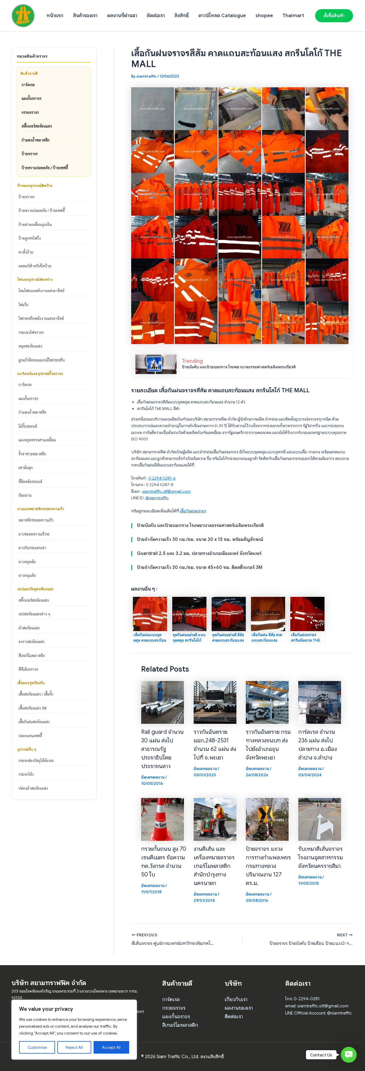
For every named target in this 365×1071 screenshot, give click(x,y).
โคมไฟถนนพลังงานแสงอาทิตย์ (41, 290)
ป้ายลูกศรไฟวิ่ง (30, 238)
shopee (264, 16)
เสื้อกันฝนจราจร (193, 511)
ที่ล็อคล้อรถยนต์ (30, 481)
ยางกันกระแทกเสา (32, 547)
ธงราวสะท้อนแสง (31, 641)
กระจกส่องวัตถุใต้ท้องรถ (36, 760)
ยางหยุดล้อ (27, 561)
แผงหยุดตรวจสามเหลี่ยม (37, 439)
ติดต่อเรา (156, 16)
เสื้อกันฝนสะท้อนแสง (34, 721)
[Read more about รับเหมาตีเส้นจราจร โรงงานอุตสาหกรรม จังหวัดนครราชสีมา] (319, 818)
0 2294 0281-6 (162, 478)
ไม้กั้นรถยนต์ (28, 426)
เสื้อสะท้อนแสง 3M (32, 708)
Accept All (111, 1047)
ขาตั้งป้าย (26, 252)
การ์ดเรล (28, 84)
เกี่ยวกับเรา (236, 999)
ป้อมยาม (25, 495)
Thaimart (293, 16)
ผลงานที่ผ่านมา (122, 16)
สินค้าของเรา (85, 16)
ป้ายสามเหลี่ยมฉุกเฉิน (35, 224)
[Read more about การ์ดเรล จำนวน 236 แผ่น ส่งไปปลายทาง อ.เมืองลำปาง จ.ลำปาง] (319, 701)
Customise (37, 1047)
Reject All (74, 1047)
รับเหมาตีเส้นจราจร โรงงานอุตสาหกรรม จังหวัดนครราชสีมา (320, 857)
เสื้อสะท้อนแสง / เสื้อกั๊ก (36, 694)
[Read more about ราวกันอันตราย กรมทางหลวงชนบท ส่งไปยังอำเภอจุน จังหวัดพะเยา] (267, 701)
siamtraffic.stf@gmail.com (166, 491)
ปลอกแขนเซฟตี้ (30, 735)
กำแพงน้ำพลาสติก (36, 140)
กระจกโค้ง (26, 774)
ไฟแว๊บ (24, 304)
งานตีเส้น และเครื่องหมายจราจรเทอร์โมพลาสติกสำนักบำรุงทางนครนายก (214, 866)
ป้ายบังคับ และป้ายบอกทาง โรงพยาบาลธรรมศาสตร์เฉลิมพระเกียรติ (239, 366)
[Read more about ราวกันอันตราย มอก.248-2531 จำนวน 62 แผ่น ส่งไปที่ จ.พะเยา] (215, 701)
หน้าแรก (54, 16)
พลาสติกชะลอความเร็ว (36, 520)
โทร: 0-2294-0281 (302, 998)
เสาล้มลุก (26, 467)
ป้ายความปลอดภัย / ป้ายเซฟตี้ (45, 167)
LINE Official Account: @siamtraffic (318, 1013)
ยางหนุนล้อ (27, 575)
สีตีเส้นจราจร (28, 669)
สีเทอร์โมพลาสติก (32, 655)
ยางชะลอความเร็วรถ (34, 534)
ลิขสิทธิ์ (182, 16)
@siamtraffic (157, 497)
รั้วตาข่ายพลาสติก (32, 453)
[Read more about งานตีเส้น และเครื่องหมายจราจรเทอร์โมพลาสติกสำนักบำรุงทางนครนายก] (215, 818)
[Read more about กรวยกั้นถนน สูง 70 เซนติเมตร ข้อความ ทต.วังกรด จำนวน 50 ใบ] (162, 818)
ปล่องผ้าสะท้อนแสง (33, 788)
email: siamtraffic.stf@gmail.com (316, 1006)
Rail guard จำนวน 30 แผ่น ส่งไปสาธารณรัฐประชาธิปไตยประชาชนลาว (162, 749)
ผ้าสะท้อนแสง (29, 627)
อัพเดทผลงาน (153, 777)
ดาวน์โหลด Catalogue (222, 16)
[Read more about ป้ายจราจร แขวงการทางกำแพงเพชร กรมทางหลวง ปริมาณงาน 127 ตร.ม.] (267, 818)
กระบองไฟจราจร (31, 332)
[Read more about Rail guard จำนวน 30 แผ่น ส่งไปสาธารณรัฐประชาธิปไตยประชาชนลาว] (162, 701)
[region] (74, 1030)
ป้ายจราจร (30, 153)
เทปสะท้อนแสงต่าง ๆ (34, 613)
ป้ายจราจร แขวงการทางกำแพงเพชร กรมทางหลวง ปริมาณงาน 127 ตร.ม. (268, 866)
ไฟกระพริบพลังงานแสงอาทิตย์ (41, 318)
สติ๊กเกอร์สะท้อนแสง (37, 126)
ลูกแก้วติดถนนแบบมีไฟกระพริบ (42, 359)
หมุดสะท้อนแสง (30, 345)
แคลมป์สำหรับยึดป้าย (35, 265)
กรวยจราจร (30, 112)
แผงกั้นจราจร (31, 98)
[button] (334, 16)
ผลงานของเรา (239, 1008)
